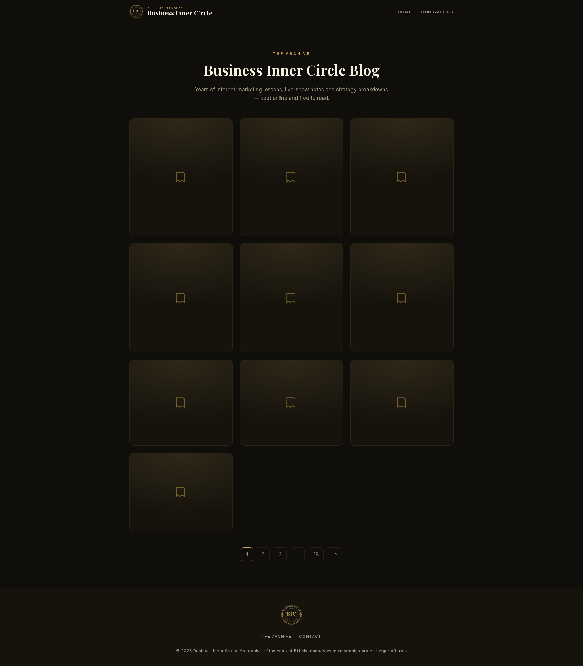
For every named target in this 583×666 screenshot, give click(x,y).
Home (405, 11)
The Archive (276, 636)
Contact (310, 636)
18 (316, 555)
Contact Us (437, 11)
